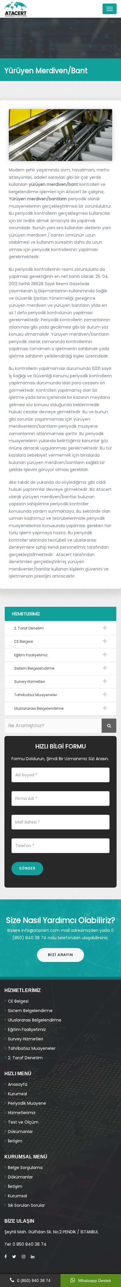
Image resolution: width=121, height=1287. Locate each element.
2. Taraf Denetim (29, 628)
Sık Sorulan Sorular (26, 1205)
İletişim (15, 1141)
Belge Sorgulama (25, 1167)
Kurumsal (17, 1094)
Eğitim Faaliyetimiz (31, 655)
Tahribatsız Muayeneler (35, 694)
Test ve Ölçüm (23, 1122)
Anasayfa (17, 1084)
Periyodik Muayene (27, 1103)
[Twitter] (14, 1257)
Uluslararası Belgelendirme (39, 708)
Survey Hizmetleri (29, 681)
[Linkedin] (32, 1257)
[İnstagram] (23, 1257)
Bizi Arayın (60, 954)
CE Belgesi (23, 641)
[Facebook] (5, 1257)
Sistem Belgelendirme (34, 668)
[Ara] (109, 726)
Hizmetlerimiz (22, 1113)
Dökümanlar (20, 1131)
